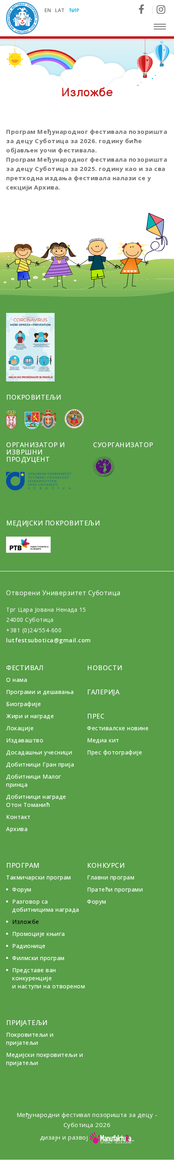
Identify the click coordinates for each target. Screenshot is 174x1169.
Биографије (23, 704)
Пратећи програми (115, 889)
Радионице (29, 946)
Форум (22, 889)
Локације (20, 728)
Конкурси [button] (106, 865)
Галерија (103, 692)
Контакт (18, 817)
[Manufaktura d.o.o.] (112, 1137)
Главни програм (110, 877)
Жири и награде (30, 716)
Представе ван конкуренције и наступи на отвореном (48, 978)
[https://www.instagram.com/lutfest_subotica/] (161, 10)
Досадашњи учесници (39, 752)
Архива (17, 829)
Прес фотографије (114, 752)
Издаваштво (24, 740)
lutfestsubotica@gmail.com (48, 640)
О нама (16, 679)
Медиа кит (103, 740)
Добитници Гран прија (40, 764)
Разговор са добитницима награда (45, 905)
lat (60, 10)
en (48, 10)
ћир (74, 10)
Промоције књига (38, 934)
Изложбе (25, 921)
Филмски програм (38, 958)
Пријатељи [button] (27, 1022)
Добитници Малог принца (34, 780)
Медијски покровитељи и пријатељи (44, 1059)
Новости (105, 667)
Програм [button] (23, 865)
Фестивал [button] (24, 667)
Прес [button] (95, 716)
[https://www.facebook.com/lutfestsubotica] (144, 10)
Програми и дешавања (40, 692)
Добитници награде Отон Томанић (36, 801)
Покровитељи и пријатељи (30, 1038)
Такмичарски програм (38, 877)
